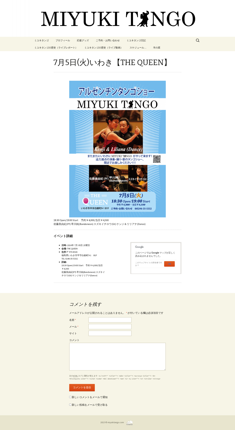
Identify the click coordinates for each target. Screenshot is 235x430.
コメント (74, 340)
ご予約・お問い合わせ (108, 40)
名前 (72, 319)
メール (73, 326)
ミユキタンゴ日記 (136, 40)
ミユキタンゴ (41, 40)
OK (169, 264)
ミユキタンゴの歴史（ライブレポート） (56, 47)
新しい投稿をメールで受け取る (90, 404)
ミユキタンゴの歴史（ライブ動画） (103, 47)
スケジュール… (138, 47)
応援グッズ (83, 40)
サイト (73, 333)
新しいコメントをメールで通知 (90, 397)
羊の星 (156, 47)
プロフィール (63, 40)
